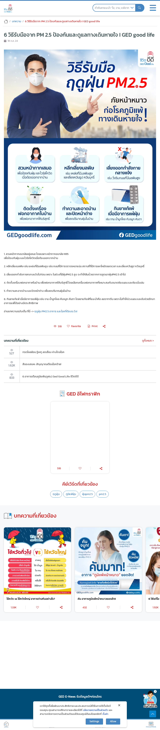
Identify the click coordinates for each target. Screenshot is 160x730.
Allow (113, 721)
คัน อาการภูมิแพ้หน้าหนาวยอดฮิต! (97, 598)
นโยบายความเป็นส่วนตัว (95, 710)
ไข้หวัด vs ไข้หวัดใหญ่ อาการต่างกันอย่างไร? (31, 598)
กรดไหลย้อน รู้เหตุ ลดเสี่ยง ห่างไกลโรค (43, 352)
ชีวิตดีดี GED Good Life (8, 8)
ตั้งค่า (105, 714)
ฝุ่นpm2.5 (87, 494)
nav (152, 8)
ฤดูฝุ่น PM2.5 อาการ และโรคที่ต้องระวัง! (55, 311)
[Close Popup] (119, 705)
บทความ (16, 21)
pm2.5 (102, 494)
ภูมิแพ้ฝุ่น (71, 494)
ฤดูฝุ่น (56, 494)
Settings (94, 721)
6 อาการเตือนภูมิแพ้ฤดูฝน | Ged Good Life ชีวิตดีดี (50, 376)
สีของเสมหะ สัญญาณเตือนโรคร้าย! (41, 364)
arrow (132, 8)
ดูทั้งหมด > (148, 340)
